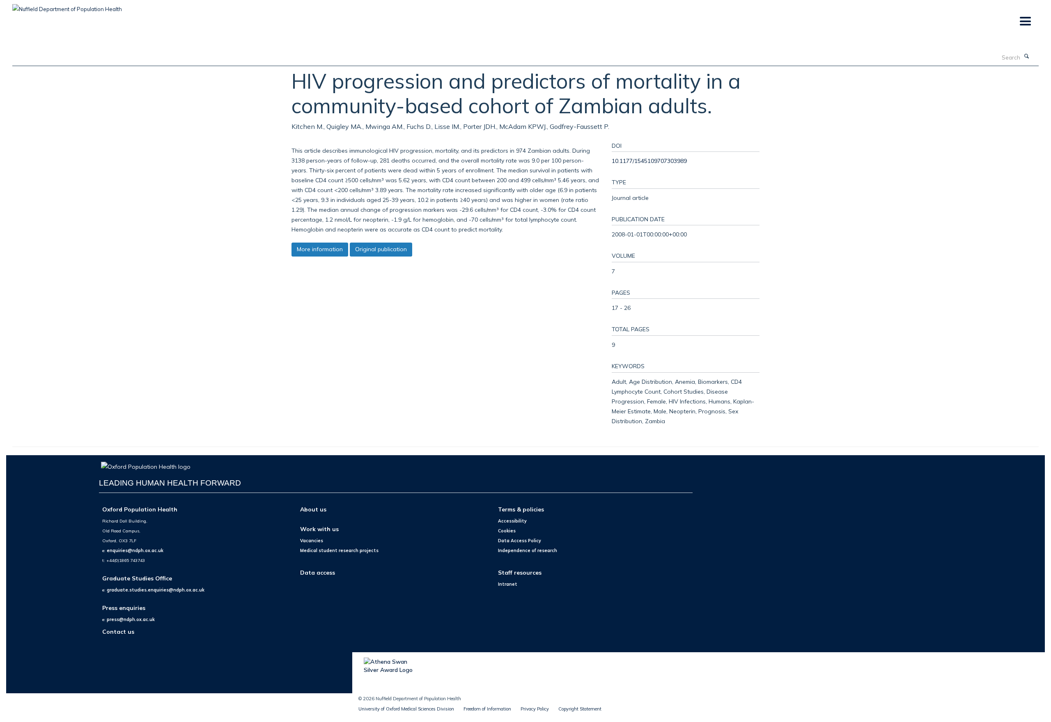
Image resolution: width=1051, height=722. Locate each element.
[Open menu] (1025, 21)
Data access (317, 572)
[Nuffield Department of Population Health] (67, 6)
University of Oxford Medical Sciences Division (406, 709)
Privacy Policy (535, 709)
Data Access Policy (519, 540)
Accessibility (512, 521)
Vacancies (311, 540)
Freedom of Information (487, 709)
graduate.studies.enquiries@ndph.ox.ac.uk (155, 590)
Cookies (507, 531)
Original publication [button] (381, 249)
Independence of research (527, 550)
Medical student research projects (339, 550)
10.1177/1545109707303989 (649, 160)
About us (313, 509)
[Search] (1026, 56)
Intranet (507, 584)
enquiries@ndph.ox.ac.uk (135, 550)
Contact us (118, 631)
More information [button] (320, 249)
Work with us (319, 528)
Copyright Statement (579, 709)
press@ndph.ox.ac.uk (131, 619)
